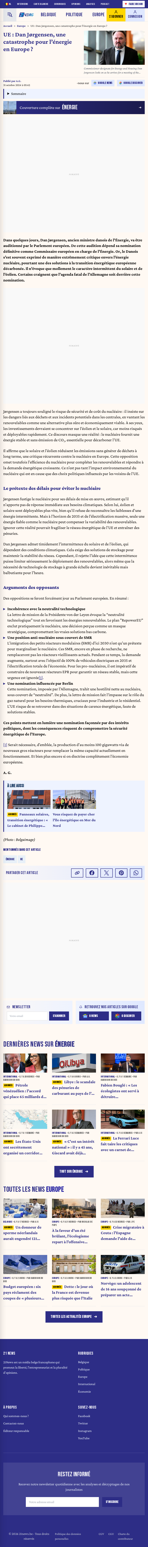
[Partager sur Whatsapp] (136, 873)
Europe (98, 15)
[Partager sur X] (106, 873)
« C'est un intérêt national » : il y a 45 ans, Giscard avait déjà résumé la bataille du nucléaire (73, 1147)
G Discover (128, 1016)
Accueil (7, 25)
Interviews (22, 4)
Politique (74, 15)
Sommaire (18, 94)
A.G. (18, 81)
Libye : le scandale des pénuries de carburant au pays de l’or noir (73, 1088)
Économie (84, 1391)
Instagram (85, 1431)
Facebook (84, 1416)
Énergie (10, 859)
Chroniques (60, 4)
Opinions (75, 4)
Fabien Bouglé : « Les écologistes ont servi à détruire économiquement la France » (120, 1091)
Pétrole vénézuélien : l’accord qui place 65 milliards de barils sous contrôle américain (24, 1091)
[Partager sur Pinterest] (121, 873)
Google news (105, 83)
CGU (111, 1533)
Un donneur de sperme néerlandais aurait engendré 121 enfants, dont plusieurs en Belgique (23, 1233)
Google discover (133, 83)
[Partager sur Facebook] (92, 873)
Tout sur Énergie (71, 1171)
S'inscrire (112, 1502)
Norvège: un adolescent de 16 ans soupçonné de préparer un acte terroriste (121, 1289)
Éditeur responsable (16, 1431)
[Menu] (9, 14)
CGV (101, 1533)
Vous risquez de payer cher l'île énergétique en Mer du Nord (74, 820)
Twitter (83, 1423)
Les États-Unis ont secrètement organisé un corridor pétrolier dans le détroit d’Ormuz (24, 1147)
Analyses (90, 4)
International (86, 1384)
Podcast (105, 4)
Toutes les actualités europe (71, 1317)
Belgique (48, 15)
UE (21, 859)
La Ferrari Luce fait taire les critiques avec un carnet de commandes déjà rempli (121, 1144)
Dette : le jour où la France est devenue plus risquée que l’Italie (72, 1292)
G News (93, 1016)
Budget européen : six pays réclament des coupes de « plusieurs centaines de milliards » (24, 1292)
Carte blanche (41, 4)
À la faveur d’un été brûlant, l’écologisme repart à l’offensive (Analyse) (70, 1236)
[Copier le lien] (77, 873)
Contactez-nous (13, 1423)
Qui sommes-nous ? (16, 1416)
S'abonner (59, 1016)
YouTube (83, 1438)
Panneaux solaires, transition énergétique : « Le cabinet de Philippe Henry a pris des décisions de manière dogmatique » (28, 820)
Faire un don (134, 4)
